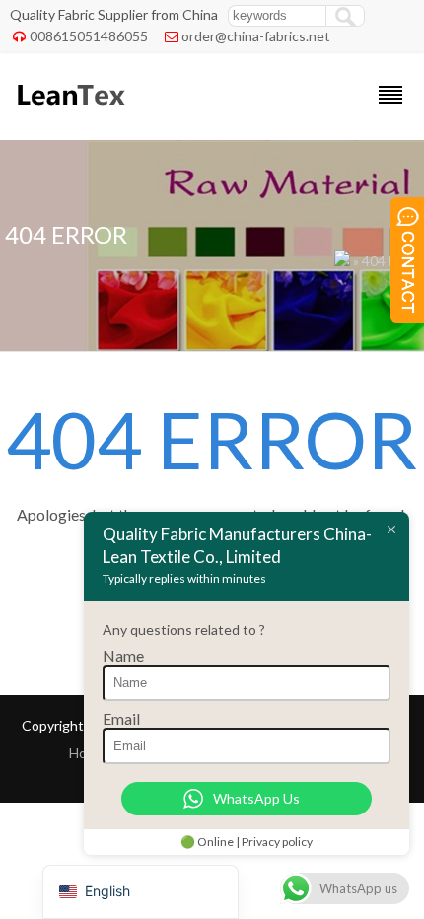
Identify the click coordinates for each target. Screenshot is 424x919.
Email (121, 718)
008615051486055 (89, 36)
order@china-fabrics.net (255, 36)
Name (123, 655)
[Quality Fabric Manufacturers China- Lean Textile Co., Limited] (69, 114)
